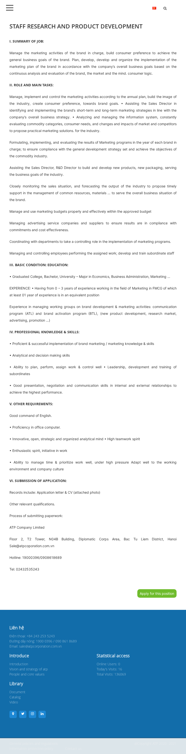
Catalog (15, 697)
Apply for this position (157, 593)
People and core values (27, 674)
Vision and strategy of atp (28, 669)
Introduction (18, 664)
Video (13, 702)
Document (17, 692)
